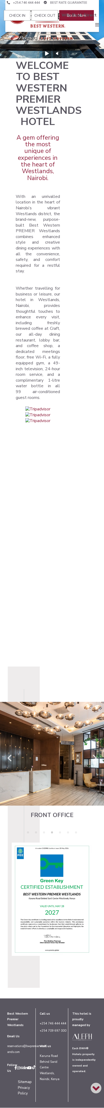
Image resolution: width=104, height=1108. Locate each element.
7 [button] (76, 832)
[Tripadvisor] (22, 1067)
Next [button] (94, 755)
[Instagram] (18, 1067)
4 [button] (52, 832)
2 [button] (36, 832)
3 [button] (44, 832)
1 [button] (28, 832)
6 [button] (68, 832)
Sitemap (25, 1081)
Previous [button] (9, 755)
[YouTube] (29, 1067)
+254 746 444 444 (27, 3)
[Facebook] (15, 1067)
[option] (52, 760)
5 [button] (60, 832)
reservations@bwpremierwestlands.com (27, 1049)
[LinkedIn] (25, 1067)
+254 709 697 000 (53, 1031)
